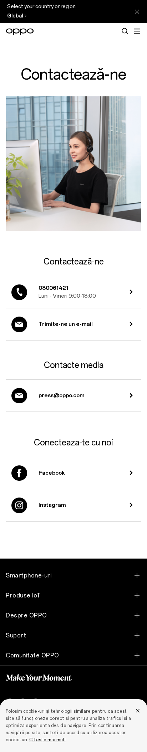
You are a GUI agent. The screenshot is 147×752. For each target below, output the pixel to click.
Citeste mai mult (47, 739)
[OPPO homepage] (20, 31)
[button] (137, 31)
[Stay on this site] (137, 11)
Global (15, 16)
